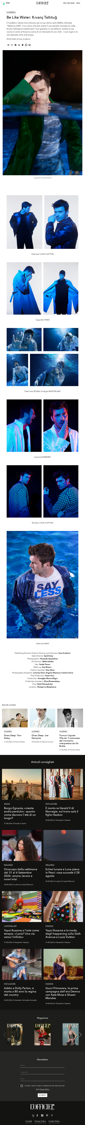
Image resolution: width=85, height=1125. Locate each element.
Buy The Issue (69, 3)
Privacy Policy (44, 1089)
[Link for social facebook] (37, 1116)
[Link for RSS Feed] (52, 1116)
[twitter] (22, 45)
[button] (80, 1034)
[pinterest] (15, 45)
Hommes (11, 12)
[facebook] (12, 45)
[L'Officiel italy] (42, 3)
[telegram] (29, 45)
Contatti (28, 1121)
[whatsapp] (26, 45)
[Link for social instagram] (42, 1116)
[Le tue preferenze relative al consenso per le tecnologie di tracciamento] (4, 4)
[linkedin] (19, 45)
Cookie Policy (54, 1121)
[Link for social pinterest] (47, 1116)
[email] (8, 45)
